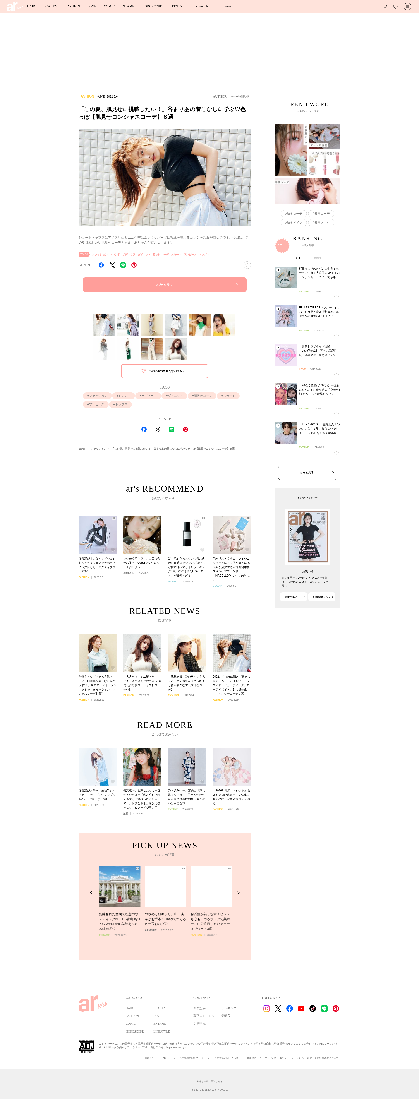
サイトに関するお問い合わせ (222, 1058)
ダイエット (144, 254)
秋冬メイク (294, 222)
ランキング (228, 1008)
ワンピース (190, 254)
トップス (204, 254)
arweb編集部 (240, 96)
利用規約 (251, 1058)
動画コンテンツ (204, 1015)
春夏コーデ (322, 213)
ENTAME (127, 6)
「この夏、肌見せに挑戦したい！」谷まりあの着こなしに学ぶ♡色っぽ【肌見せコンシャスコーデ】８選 (173, 448)
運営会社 (149, 1058)
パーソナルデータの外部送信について (317, 1058)
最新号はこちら (293, 597)
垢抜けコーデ (161, 254)
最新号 (225, 1015)
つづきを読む (163, 284)
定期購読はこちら (321, 597)
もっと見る (307, 472)
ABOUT (167, 1058)
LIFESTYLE (177, 6)
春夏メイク (322, 222)
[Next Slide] (238, 893)
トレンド (115, 254)
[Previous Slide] (91, 893)
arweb (82, 448)
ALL (298, 258)
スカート (176, 254)
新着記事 (199, 1008)
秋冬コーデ (294, 213)
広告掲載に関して (189, 1058)
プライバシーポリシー (277, 1058)
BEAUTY (50, 6)
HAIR (31, 6)
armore (226, 6)
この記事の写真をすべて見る (167, 371)
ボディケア (129, 254)
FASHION (72, 6)
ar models (201, 6)
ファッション (100, 254)
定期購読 (199, 1023)
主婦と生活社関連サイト (209, 1081)
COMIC (109, 6)
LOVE (91, 6)
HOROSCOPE (152, 6)
